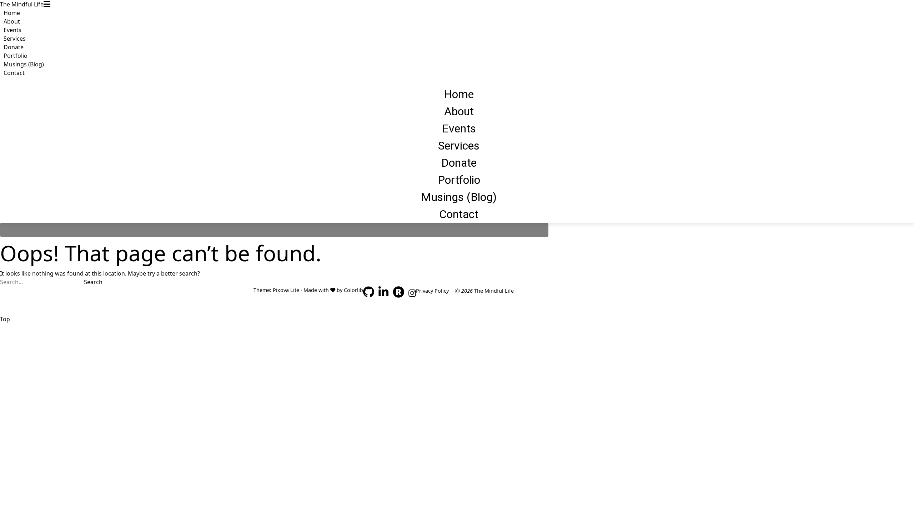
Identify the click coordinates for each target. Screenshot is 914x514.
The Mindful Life (22, 4)
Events (12, 30)
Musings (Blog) (24, 64)
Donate (14, 47)
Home (12, 13)
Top (5, 319)
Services (15, 38)
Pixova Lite (286, 290)
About (12, 21)
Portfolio (15, 56)
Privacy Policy (432, 290)
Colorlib (353, 290)
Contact (14, 73)
